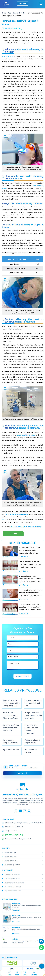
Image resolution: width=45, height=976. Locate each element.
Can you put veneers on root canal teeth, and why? (33, 703)
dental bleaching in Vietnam (26, 435)
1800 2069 (8, 827)
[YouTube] (20, 811)
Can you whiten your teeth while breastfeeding (26, 527)
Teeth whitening (7, 56)
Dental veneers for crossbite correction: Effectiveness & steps (10, 715)
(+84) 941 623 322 (17, 827)
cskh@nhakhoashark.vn (12, 831)
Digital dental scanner (11, 750)
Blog (9, 13)
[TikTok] (24, 811)
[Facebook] (16, 811)
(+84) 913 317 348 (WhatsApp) (14, 835)
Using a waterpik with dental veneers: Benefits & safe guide (33, 715)
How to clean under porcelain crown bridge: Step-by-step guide (11, 703)
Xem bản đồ (16, 910)
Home (4, 13)
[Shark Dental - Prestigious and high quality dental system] (6, 3)
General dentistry (19, 13)
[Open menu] (41, 3)
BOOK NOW (21, 773)
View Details (23, 557)
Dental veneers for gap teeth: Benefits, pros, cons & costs (11, 727)
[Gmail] (29, 811)
